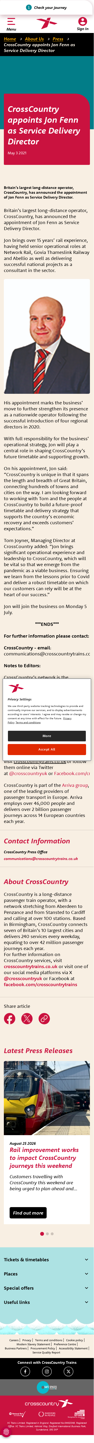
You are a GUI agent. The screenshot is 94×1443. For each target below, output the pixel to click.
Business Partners (16, 1348)
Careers (14, 1340)
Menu (11, 29)
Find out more (28, 1213)
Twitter (27, 1015)
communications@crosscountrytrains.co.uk (41, 858)
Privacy (26, 1340)
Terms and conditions (48, 1340)
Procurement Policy (43, 1348)
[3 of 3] (52, 1233)
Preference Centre (65, 1344)
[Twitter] (68, 1371)
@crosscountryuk (28, 773)
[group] (47, 1142)
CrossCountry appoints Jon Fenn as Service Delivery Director (39, 47)
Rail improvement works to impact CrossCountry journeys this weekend (44, 1158)
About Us (34, 39)
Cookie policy (74, 1340)
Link (41, 1015)
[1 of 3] (42, 1234)
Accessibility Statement (73, 1348)
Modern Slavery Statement (33, 1344)
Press (58, 39)
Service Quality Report (46, 1352)
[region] (47, 719)
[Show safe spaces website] (47, 1387)
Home (10, 39)
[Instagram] (47, 1371)
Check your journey (50, 7)
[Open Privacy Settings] (6, 1432)
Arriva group (75, 785)
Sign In (82, 28)
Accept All (46, 749)
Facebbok (9, 1015)
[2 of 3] (47, 1233)
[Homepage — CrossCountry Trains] (46, 23)
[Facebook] (25, 1371)
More (47, 736)
